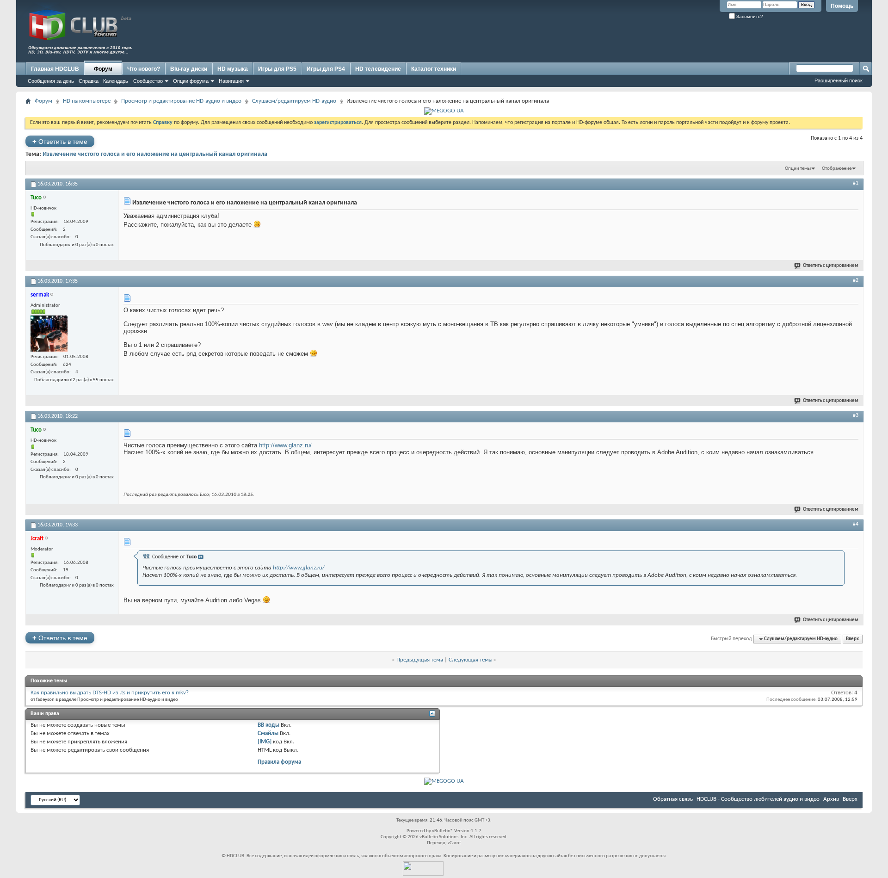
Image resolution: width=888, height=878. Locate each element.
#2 (855, 280)
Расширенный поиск (838, 80)
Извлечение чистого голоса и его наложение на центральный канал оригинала (155, 154)
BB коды (268, 725)
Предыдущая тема (419, 660)
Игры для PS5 (277, 69)
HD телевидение (378, 69)
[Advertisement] (691, 40)
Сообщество (148, 81)
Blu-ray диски (188, 69)
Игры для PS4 (326, 69)
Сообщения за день (51, 81)
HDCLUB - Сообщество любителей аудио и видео (758, 799)
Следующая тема (470, 660)
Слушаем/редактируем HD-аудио (294, 101)
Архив (831, 799)
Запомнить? (749, 16)
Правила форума (279, 762)
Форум (103, 69)
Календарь (115, 81)
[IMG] (264, 742)
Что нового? (143, 69)
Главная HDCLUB (55, 69)
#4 (855, 524)
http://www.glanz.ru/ (285, 445)
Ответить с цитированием (830, 265)
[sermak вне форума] (49, 333)
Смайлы (268, 733)
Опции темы (798, 168)
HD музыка (232, 69)
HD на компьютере (87, 101)
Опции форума (191, 81)
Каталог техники (433, 69)
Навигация (231, 81)
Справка (89, 81)
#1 (855, 183)
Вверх (852, 639)
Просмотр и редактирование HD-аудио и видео (181, 101)
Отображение (836, 168)
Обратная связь (673, 799)
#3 (855, 415)
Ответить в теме (59, 141)
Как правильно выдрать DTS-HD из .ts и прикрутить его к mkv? (110, 693)
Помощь (842, 6)
